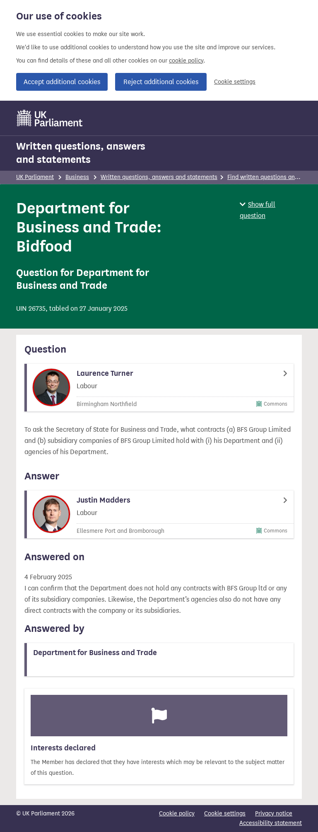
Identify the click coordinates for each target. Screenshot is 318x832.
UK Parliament (35, 177)
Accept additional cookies (62, 82)
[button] (271, 210)
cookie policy (186, 60)
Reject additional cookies (160, 82)
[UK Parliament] (50, 118)
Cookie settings (234, 81)
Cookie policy (177, 813)
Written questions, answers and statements (80, 153)
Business (77, 177)
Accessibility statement (270, 823)
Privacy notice (273, 813)
